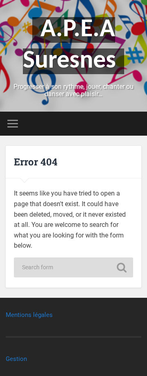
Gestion (16, 359)
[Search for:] (73, 267)
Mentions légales (29, 315)
